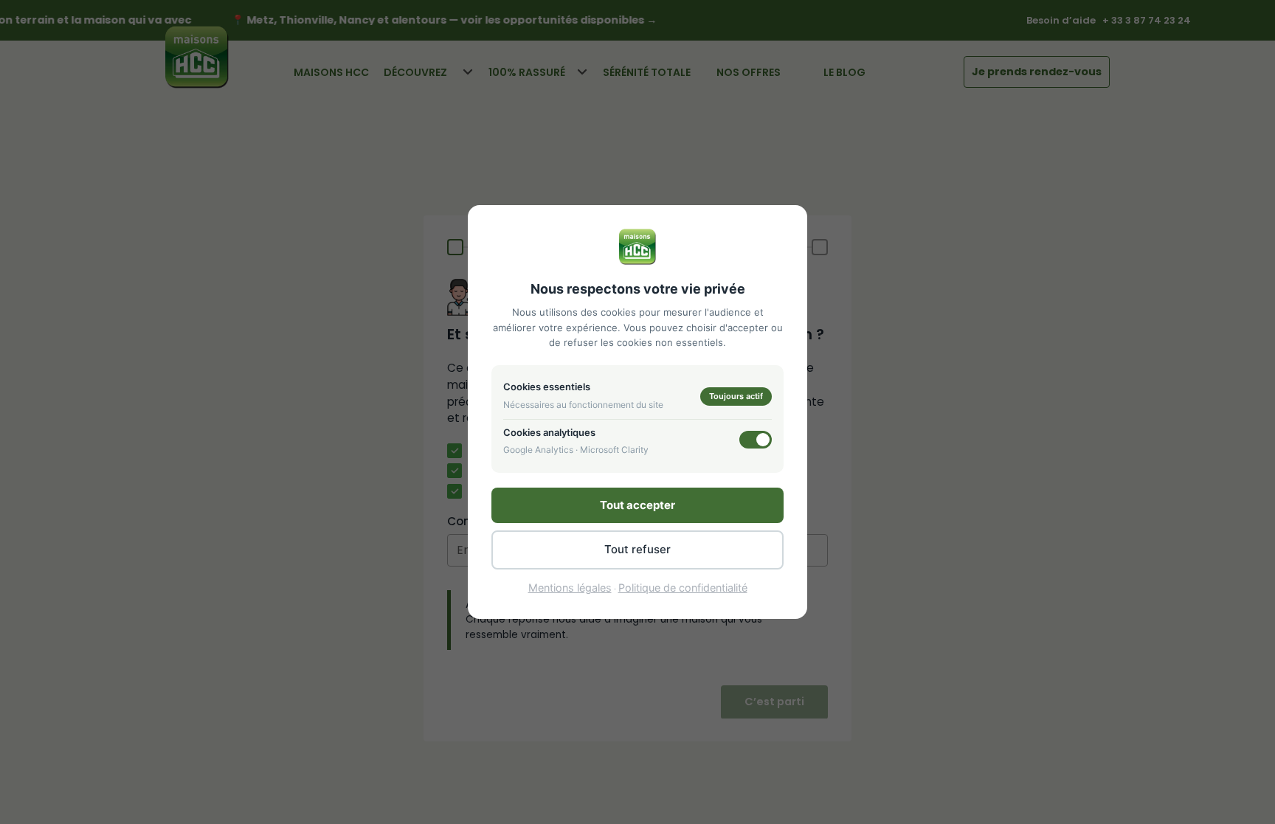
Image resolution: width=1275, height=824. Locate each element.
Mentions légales (570, 587)
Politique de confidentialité (682, 587)
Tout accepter (637, 505)
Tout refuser (637, 549)
